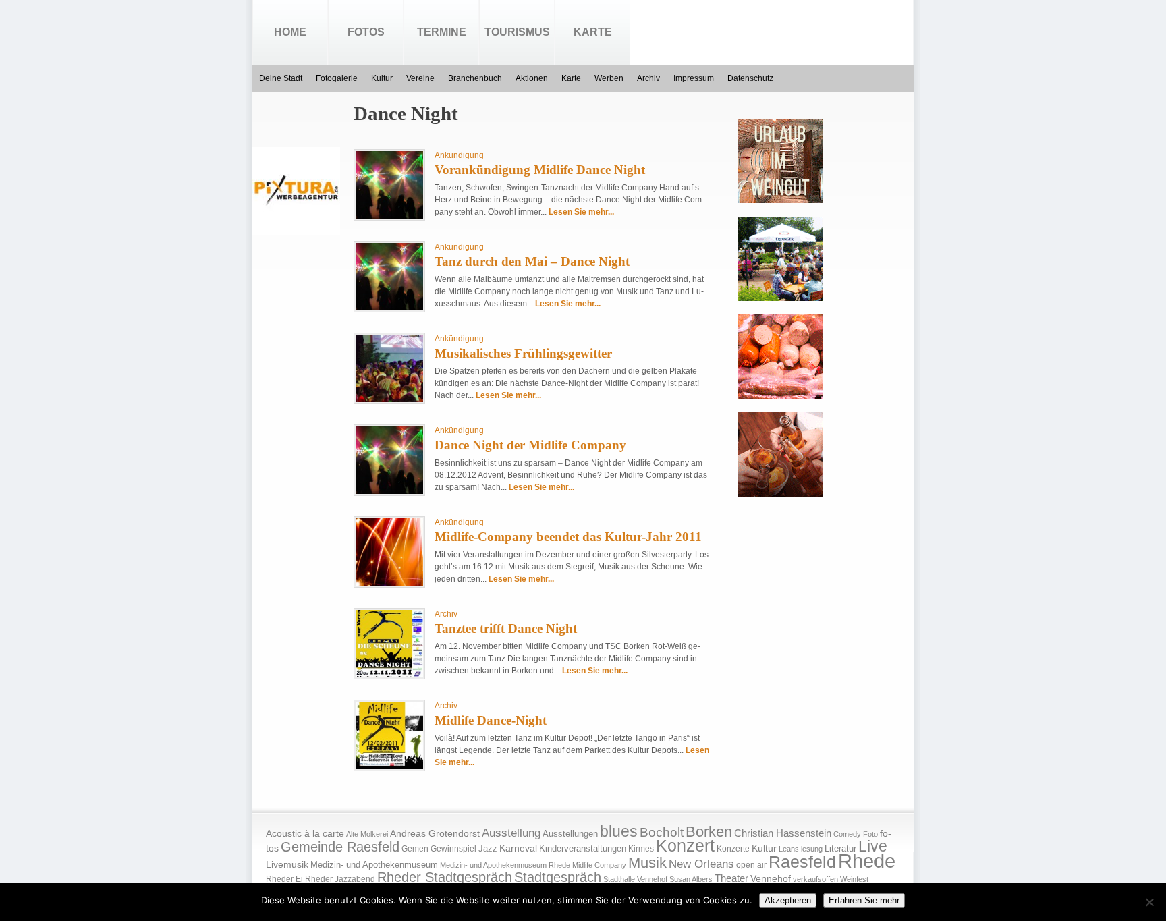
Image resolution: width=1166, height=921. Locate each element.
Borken (709, 831)
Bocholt (662, 832)
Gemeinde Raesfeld (340, 846)
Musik (647, 862)
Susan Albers (691, 879)
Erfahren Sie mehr (864, 900)
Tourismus (517, 32)
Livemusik (287, 864)
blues (619, 831)
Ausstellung (511, 833)
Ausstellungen (570, 834)
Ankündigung (459, 155)
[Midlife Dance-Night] (389, 766)
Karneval (518, 848)
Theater (731, 878)
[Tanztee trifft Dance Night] (389, 675)
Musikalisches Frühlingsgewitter (523, 353)
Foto (870, 834)
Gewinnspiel (453, 849)
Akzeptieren (788, 900)
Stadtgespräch (557, 877)
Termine (441, 32)
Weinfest (854, 879)
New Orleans (701, 864)
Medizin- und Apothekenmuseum (374, 865)
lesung (812, 849)
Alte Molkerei (367, 834)
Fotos (366, 32)
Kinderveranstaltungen (582, 848)
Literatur (840, 849)
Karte (593, 32)
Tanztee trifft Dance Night (506, 628)
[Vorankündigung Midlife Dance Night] (389, 216)
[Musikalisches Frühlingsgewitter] (389, 399)
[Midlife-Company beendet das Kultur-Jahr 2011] (389, 583)
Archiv (648, 78)
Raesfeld (802, 861)
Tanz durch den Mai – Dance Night (532, 261)
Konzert (685, 846)
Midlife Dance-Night (491, 720)
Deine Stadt (280, 78)
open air (751, 865)
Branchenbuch (475, 78)
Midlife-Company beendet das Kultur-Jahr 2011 (568, 537)
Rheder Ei (284, 879)
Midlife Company (599, 865)
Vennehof (770, 878)
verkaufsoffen (815, 879)
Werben (608, 78)
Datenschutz (750, 78)
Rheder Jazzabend (340, 879)
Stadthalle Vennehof (635, 879)
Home (290, 32)
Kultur (382, 78)
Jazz (487, 848)
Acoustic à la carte (305, 834)
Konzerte (733, 849)
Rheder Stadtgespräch (444, 877)
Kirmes (641, 849)
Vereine (420, 78)
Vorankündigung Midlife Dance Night (540, 170)
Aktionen (532, 78)
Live (872, 846)
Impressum (693, 78)
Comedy (847, 834)
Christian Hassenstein (782, 833)
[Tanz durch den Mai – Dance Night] (389, 308)
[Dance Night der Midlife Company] (389, 491)
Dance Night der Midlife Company (530, 445)
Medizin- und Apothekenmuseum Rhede (505, 865)
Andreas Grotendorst (435, 833)
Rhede (866, 860)
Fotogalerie (337, 78)
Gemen (414, 849)
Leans (789, 849)
